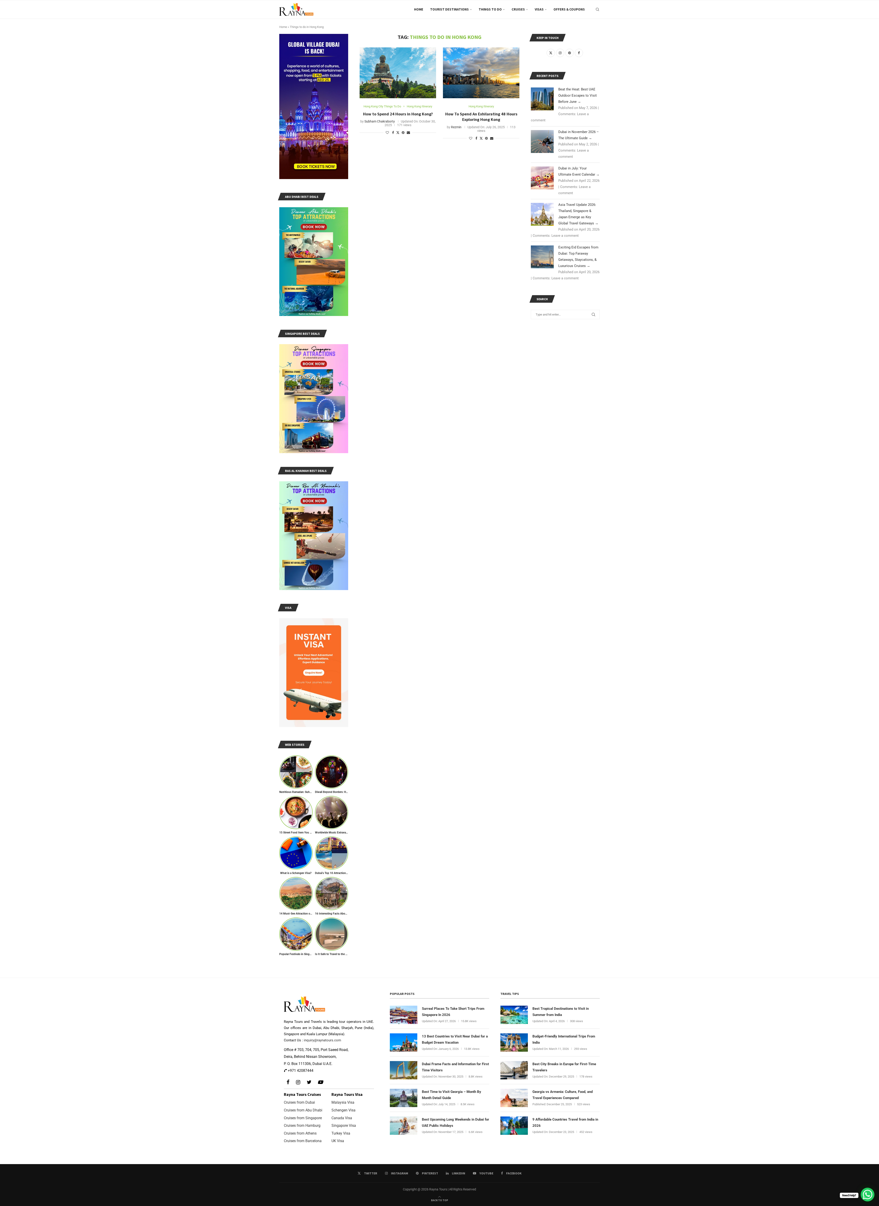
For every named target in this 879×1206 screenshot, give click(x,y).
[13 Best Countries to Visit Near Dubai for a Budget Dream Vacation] (403, 1042)
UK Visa (337, 1141)
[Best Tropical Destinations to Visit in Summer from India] (514, 1015)
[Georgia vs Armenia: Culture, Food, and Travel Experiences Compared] (514, 1098)
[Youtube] (320, 1082)
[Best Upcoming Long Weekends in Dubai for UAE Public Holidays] (403, 1125)
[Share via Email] (408, 132)
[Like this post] (387, 132)
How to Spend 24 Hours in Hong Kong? (398, 114)
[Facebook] (288, 1082)
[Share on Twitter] (397, 132)
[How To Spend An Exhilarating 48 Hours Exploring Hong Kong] (481, 72)
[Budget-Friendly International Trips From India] (514, 1042)
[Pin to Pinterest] (403, 132)
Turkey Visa (340, 1133)
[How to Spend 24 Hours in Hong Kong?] (398, 72)
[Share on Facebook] (393, 132)
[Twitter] (309, 1082)
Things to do (490, 9)
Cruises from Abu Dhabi (303, 1110)
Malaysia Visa (342, 1102)
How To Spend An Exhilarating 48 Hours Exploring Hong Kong (481, 116)
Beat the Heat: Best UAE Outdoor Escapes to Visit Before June (577, 95)
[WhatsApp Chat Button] (867, 1194)
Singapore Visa (343, 1125)
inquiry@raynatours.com (322, 1040)
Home (418, 9)
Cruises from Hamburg (302, 1125)
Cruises (518, 9)
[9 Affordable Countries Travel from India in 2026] (514, 1125)
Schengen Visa (343, 1110)
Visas (539, 9)
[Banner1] (313, 106)
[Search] (597, 9)
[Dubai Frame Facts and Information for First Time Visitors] (403, 1070)
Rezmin (456, 127)
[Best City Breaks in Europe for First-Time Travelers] (514, 1070)
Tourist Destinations (449, 9)
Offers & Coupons (569, 9)
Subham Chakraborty (379, 121)
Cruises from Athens (300, 1133)
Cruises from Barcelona (303, 1141)
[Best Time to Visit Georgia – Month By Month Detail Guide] (403, 1098)
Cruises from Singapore (303, 1118)
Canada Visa (341, 1118)
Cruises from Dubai (299, 1102)
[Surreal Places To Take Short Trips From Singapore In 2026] (403, 1015)
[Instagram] (298, 1082)
